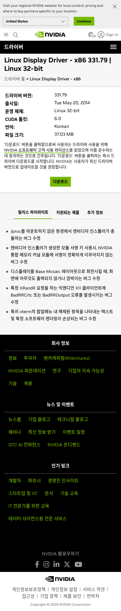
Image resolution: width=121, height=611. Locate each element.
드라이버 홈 (14, 79)
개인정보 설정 (64, 589)
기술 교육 (69, 493)
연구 (57, 371)
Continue (84, 21)
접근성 (28, 596)
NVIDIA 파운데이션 (27, 371)
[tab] (33, 213)
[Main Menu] (6, 35)
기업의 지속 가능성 (86, 371)
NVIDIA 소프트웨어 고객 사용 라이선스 (36, 150)
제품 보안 (72, 596)
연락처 (93, 596)
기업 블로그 (39, 419)
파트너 (34, 480)
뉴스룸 (14, 419)
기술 (12, 383)
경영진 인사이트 (63, 480)
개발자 (14, 480)
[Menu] (113, 47)
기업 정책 (49, 596)
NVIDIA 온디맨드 (64, 444)
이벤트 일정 (74, 432)
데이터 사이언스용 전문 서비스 (37, 518)
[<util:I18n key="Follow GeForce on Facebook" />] (37, 564)
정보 (12, 358)
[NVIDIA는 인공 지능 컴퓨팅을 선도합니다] (50, 34)
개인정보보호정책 (29, 589)
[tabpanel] (60, 275)
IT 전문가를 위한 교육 (28, 506)
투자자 (30, 358)
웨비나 (14, 432)
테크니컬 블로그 (72, 419)
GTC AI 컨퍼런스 (24, 444)
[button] (91, 36)
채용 (28, 383)
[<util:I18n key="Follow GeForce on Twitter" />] (67, 564)
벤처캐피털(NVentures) (67, 358)
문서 (49, 493)
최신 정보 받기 (42, 432)
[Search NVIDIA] (16, 33)
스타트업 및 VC (23, 493)
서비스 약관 (94, 589)
